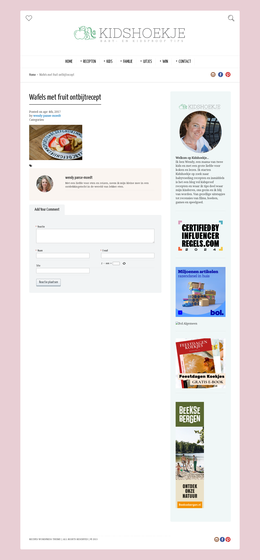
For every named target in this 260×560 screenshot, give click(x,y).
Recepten (89, 62)
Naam (39, 250)
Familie (127, 62)
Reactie (40, 226)
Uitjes (147, 62)
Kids (109, 62)
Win (165, 62)
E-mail (104, 250)
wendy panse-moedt (47, 115)
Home (69, 62)
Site (38, 265)
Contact (185, 62)
